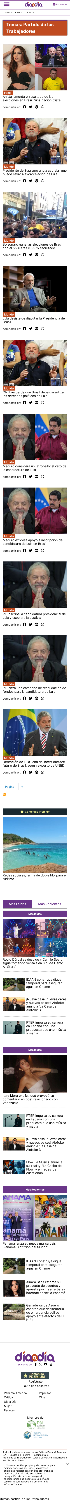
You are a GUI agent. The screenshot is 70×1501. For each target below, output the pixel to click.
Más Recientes (49, 904)
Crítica (8, 1397)
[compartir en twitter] (30, 107)
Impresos (45, 1393)
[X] (40, 1364)
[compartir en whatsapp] (42, 107)
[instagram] (51, 1364)
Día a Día (10, 1401)
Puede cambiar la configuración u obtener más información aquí (27, 1481)
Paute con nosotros (35, 1386)
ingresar (61, 4)
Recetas (9, 1410)
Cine (42, 1397)
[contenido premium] (35, 1375)
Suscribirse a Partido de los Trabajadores (4, 794)
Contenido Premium (37, 811)
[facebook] (36, 1364)
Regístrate (36, 1381)
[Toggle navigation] (6, 4)
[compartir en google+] (36, 107)
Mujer (7, 1406)
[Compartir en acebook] (24, 107)
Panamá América (15, 1393)
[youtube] (45, 1364)
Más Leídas (17, 904)
